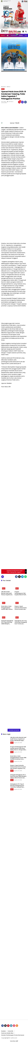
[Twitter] (19, 576)
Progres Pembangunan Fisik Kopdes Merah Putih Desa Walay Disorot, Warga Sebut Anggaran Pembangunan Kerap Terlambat (21, 593)
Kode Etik (10, 1031)
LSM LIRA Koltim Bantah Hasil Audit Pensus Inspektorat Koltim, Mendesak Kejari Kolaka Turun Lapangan (6, 593)
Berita (3, 89)
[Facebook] (16, 576)
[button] (23, 31)
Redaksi (3, 1031)
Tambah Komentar (14, 730)
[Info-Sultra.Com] (11, 31)
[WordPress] (11, 1025)
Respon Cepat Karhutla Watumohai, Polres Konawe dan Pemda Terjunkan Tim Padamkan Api (21, 608)
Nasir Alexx (3, 101)
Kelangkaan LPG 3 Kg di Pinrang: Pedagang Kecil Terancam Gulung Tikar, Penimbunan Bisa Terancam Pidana (21, 622)
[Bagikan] (25, 102)
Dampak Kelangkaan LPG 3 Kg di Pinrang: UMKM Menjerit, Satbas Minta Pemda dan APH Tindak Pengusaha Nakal (7, 622)
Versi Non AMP (14, 1041)
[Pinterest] (8, 1025)
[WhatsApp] (25, 576)
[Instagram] (14, 1025)
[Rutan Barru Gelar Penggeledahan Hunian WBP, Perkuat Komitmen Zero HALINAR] (7, 601)
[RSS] (17, 1025)
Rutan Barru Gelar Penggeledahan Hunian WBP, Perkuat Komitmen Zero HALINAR (7, 608)
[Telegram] (22, 576)
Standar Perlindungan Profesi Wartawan (12, 1035)
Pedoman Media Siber (7, 1033)
